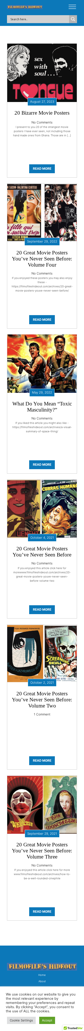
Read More (42, 168)
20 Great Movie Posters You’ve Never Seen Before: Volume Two (42, 700)
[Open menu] (72, 7)
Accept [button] (47, 1020)
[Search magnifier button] (73, 19)
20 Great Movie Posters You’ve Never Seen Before (42, 552)
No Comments (42, 122)
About (42, 981)
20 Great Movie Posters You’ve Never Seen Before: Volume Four (42, 259)
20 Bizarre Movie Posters (42, 113)
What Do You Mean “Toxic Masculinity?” (42, 407)
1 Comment (42, 714)
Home (42, 975)
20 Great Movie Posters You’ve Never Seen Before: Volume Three (42, 851)
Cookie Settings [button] (21, 1020)
